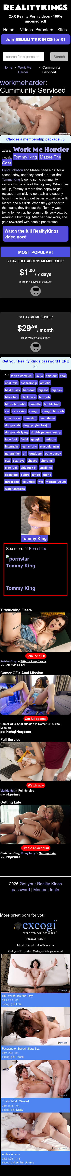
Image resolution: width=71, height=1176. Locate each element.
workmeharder (22, 82)
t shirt (25, 475)
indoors (51, 439)
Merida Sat (7, 790)
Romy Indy (28, 853)
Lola (18, 1004)
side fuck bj (28, 467)
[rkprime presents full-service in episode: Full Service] (35, 761)
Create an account (35, 848)
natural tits (12, 453)
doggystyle (12, 425)
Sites (62, 29)
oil (24, 453)
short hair (47, 460)
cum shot (30, 418)
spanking (11, 475)
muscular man (49, 446)
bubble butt (52, 404)
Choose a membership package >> (35, 139)
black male (28, 397)
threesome (12, 482)
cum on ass (13, 418)
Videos (26, 29)
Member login (46, 889)
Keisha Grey (8, 661)
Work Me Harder (24, 69)
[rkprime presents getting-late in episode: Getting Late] (35, 824)
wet (40, 482)
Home (8, 29)
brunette (35, 404)
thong (47, 475)
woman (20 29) (56, 482)
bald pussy (12, 390)
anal (63, 376)
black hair (11, 397)
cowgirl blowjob (53, 411)
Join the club (36, 656)
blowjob (44, 397)
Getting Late (10, 802)
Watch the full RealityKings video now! (32, 234)
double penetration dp (46, 432)
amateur (51, 376)
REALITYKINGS (35, 8)
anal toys (11, 383)
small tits (46, 467)
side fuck (11, 467)
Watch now (36, 785)
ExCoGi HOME (35, 939)
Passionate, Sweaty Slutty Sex (21, 1048)
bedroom (29, 390)
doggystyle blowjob (36, 425)
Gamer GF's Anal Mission (21, 672)
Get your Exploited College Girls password (35, 951)
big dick (56, 390)
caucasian (19, 411)
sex (7, 460)
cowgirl (34, 411)
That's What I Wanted (15, 1101)
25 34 (39, 376)
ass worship (29, 383)
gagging (36, 439)
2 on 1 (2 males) (22, 376)
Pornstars (44, 29)
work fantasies (15, 489)
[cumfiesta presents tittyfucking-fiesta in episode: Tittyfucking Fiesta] (35, 632)
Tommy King (25, 157)
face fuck (11, 439)
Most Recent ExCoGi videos (35, 945)
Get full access (36, 719)
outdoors (35, 453)
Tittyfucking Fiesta (16, 609)
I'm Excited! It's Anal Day (17, 996)
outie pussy (53, 453)
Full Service (10, 739)
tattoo (36, 475)
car (7, 411)
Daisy (19, 1110)
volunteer (28, 482)
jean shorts (29, 446)
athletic (45, 383)
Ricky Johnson (12, 170)
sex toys (18, 460)
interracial (12, 446)
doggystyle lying (16, 432)
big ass (43, 390)
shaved (32, 460)
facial (24, 439)
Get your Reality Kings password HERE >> (35, 364)
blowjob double (15, 404)
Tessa (20, 1057)
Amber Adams (11, 1154)
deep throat (47, 418)
